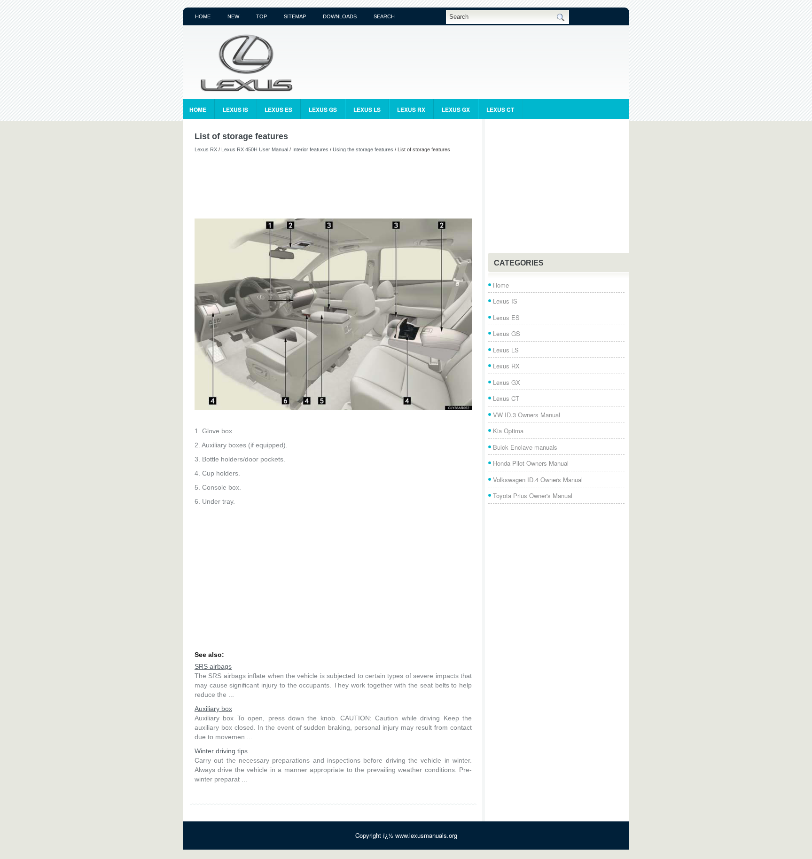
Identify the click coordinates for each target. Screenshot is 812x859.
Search (384, 16)
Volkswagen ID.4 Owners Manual (538, 479)
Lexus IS (235, 109)
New (233, 16)
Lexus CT (500, 109)
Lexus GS (323, 109)
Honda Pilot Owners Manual (531, 463)
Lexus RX (411, 109)
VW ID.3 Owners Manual (526, 414)
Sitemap (295, 16)
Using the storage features (363, 149)
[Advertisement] (333, 185)
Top (261, 16)
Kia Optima (508, 430)
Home (203, 16)
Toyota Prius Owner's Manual (532, 495)
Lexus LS (367, 109)
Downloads (340, 16)
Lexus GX (456, 109)
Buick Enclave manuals (525, 447)
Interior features (310, 149)
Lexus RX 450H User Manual (254, 149)
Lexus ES (278, 109)
